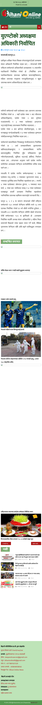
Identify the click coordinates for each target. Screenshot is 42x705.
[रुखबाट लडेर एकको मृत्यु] (21, 284)
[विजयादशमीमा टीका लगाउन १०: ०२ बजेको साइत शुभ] (21, 525)
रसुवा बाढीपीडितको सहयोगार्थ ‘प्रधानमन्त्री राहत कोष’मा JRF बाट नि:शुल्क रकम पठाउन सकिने (27, 556)
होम (5, 27)
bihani (23, 50)
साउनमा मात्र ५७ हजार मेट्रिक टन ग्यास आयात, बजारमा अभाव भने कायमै (27, 574)
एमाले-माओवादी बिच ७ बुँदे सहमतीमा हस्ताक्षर (37, 544)
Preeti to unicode (21, 5)
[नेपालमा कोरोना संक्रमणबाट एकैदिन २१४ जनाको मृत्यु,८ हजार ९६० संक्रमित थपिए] (21, 344)
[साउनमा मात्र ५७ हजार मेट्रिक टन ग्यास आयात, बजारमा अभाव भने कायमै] (7, 575)
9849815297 (34, 703)
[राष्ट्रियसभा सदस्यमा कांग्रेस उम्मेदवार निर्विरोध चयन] (21, 437)
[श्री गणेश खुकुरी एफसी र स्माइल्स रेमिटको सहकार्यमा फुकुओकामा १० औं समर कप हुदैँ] (7, 584)
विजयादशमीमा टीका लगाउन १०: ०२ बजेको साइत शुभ (17, 539)
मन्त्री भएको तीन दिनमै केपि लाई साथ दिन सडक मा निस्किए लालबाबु (7, 544)
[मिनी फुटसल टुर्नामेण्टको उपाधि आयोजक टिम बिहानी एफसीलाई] (7, 566)
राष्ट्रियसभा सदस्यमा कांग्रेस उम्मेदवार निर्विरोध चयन (17, 511)
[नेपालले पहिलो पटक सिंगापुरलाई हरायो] (21, 314)
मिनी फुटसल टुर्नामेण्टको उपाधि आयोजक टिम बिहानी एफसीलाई (26, 564)
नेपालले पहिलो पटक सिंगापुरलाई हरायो (12, 329)
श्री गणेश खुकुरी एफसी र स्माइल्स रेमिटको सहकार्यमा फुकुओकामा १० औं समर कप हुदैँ (26, 583)
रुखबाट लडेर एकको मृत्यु (8, 299)
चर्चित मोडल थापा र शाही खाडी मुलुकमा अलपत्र (15, 270)
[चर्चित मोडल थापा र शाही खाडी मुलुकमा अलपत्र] (21, 257)
